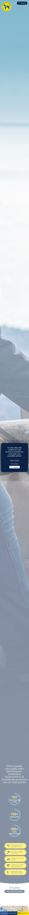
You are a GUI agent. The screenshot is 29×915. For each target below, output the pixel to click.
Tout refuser (14, 464)
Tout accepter (14, 460)
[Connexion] (15, 3)
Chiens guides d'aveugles (6, 6)
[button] (22, 3)
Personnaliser (14, 467)
